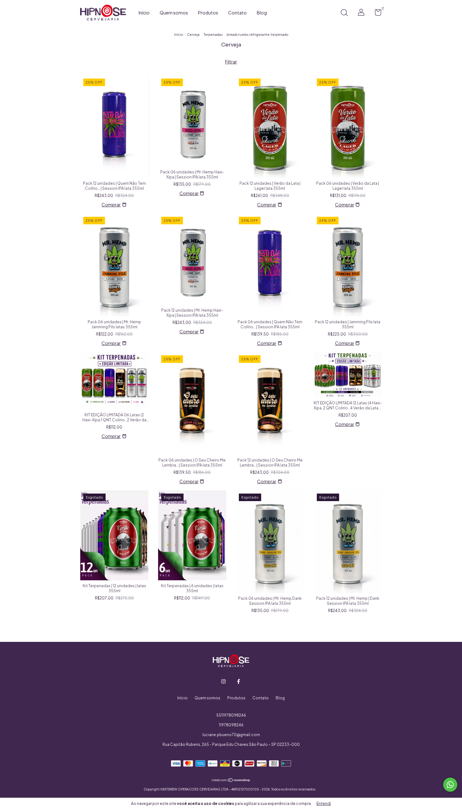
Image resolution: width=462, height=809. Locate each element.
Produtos (208, 12)
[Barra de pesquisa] (344, 13)
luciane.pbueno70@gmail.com (231, 734)
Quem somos (174, 12)
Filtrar (231, 61)
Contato (237, 12)
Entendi (323, 803)
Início (144, 12)
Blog (262, 12)
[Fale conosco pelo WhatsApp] (450, 785)
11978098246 (231, 725)
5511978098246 (231, 715)
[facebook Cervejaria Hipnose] (238, 681)
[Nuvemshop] (231, 780)
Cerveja (193, 34)
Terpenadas (213, 34)
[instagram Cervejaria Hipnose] (223, 681)
